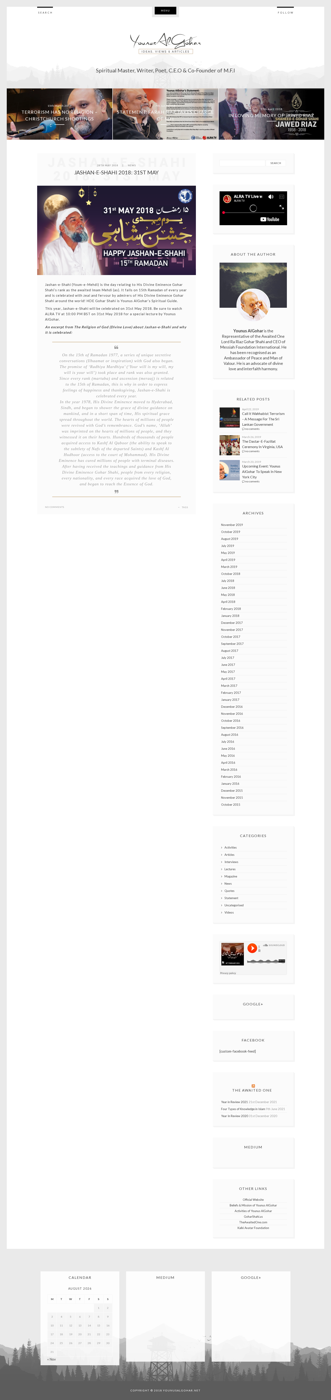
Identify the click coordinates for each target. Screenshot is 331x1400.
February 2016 (231, 776)
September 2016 (232, 727)
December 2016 (232, 706)
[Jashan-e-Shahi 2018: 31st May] (116, 230)
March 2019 (229, 567)
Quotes (229, 891)
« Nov (51, 1359)
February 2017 (231, 692)
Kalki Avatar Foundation (253, 1228)
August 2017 (229, 651)
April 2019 (228, 560)
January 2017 (230, 699)
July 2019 (227, 546)
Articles (229, 854)
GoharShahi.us (253, 1216)
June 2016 (228, 748)
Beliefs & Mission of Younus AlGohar (253, 1205)
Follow (286, 12)
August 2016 (229, 734)
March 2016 (229, 769)
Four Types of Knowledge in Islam (243, 1109)
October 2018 (230, 574)
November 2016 (232, 713)
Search (45, 12)
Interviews (231, 862)
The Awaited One (252, 1090)
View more (59, 114)
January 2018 (230, 616)
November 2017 (232, 630)
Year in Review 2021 (234, 1102)
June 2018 (228, 588)
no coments (252, 428)
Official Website (253, 1199)
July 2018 (227, 581)
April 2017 (228, 678)
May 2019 (228, 553)
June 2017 (228, 664)
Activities (230, 847)
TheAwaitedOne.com (253, 1222)
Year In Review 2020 (234, 1116)
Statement (231, 898)
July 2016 (227, 741)
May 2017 (228, 671)
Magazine (230, 876)
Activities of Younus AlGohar (253, 1211)
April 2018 (228, 602)
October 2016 (230, 720)
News (132, 165)
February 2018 (231, 609)
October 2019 (230, 532)
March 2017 (229, 685)
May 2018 (228, 595)
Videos (229, 912)
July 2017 (227, 658)
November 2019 (232, 525)
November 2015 (232, 797)
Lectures (230, 869)
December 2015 (232, 790)
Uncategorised (234, 905)
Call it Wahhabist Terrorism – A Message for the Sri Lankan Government (263, 418)
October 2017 (230, 637)
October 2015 (230, 804)
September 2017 (232, 644)
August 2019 (229, 539)
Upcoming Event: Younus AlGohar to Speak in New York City (262, 471)
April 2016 (228, 762)
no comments (54, 507)
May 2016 (228, 755)
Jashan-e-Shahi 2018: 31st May (116, 172)
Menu (165, 10)
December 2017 (232, 623)
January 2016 (230, 783)
